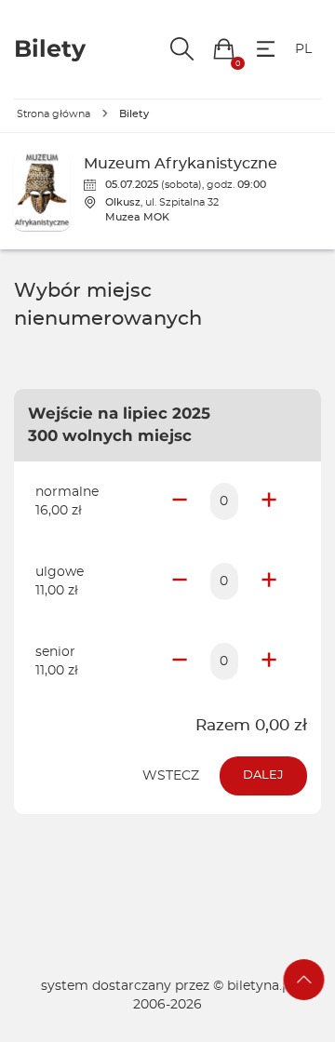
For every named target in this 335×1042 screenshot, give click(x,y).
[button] (223, 48)
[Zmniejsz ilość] (180, 501)
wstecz (170, 775)
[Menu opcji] (265, 48)
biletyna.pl (260, 986)
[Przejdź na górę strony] (304, 979)
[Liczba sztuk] (224, 501)
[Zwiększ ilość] (269, 501)
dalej (263, 775)
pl (303, 49)
